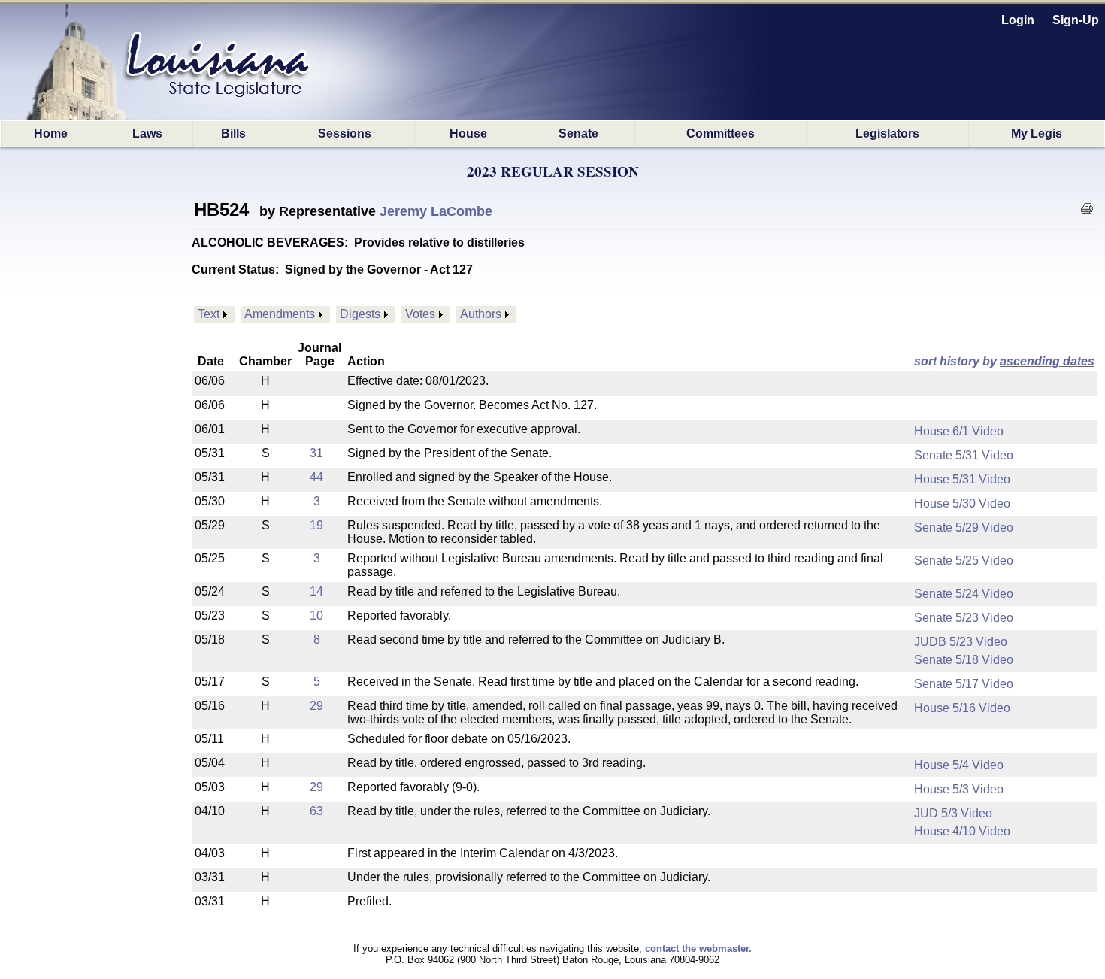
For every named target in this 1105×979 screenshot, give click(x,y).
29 (316, 705)
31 (316, 453)
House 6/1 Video (959, 431)
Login (1017, 20)
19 (316, 525)
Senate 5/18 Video (963, 659)
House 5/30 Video (962, 503)
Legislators (887, 133)
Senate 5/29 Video (963, 527)
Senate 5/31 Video (963, 455)
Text (208, 314)
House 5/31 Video (962, 479)
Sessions (344, 133)
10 (316, 615)
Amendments (279, 314)
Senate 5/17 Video (963, 683)
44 (316, 477)
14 (316, 591)
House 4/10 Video (962, 831)
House (468, 133)
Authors (480, 314)
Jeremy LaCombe (436, 211)
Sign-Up (1075, 20)
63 (316, 811)
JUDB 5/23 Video (960, 641)
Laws (147, 133)
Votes (420, 314)
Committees (720, 133)
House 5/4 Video (959, 765)
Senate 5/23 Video (963, 617)
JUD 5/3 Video (953, 813)
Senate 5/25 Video (963, 560)
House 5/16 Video (962, 708)
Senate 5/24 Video (963, 593)
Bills (233, 133)
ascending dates (1047, 361)
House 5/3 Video (959, 789)
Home (51, 133)
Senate (578, 133)
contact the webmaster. (698, 948)
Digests (360, 314)
